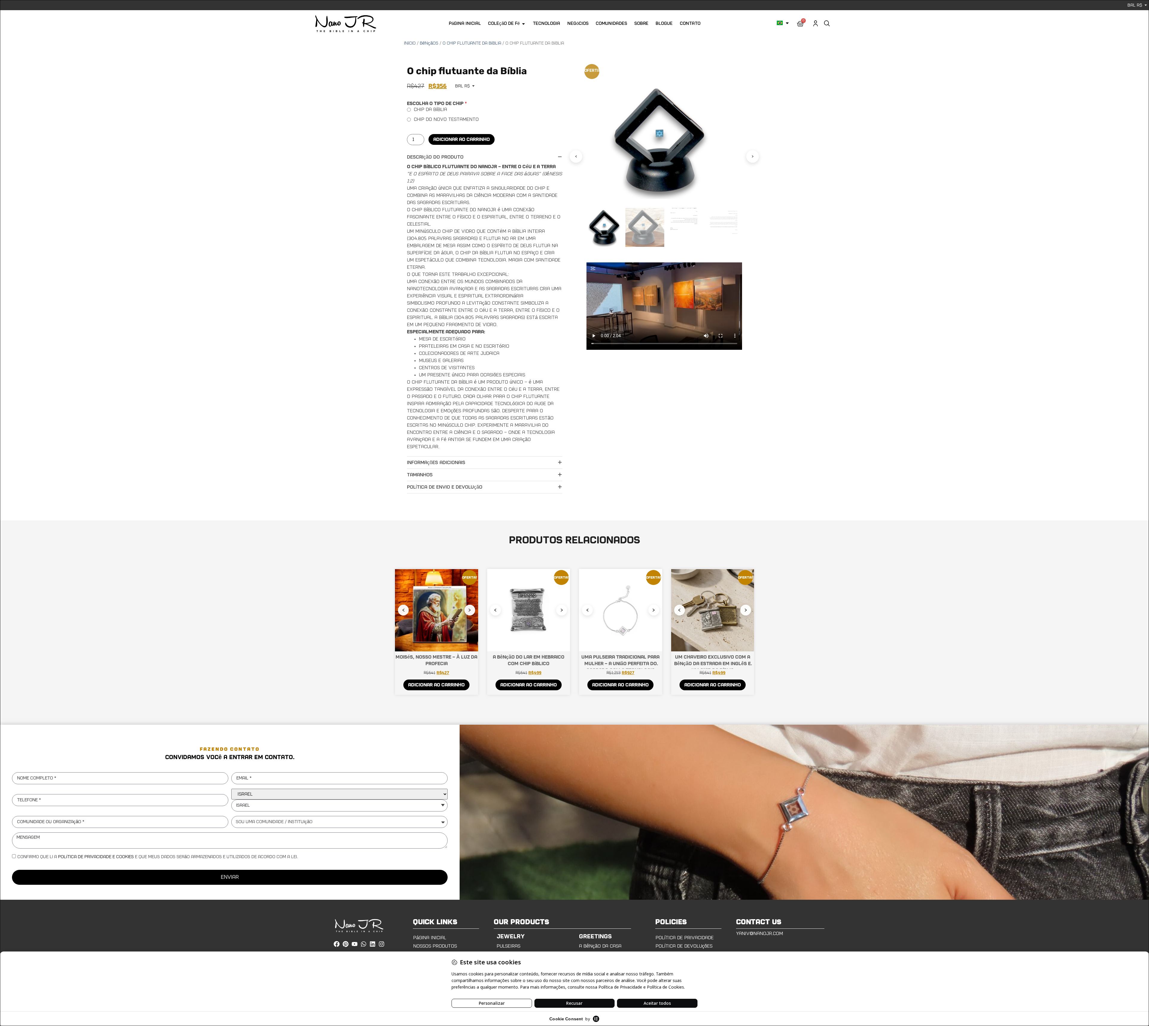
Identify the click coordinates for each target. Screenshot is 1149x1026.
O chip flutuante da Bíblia (472, 43)
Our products (521, 922)
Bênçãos (429, 43)
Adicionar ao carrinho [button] (436, 685)
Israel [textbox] (243, 805)
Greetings (595, 937)
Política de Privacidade (685, 937)
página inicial (429, 937)
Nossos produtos (435, 946)
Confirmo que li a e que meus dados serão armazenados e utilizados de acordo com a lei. (157, 857)
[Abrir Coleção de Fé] (523, 23)
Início (410, 43)
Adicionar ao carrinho (461, 139)
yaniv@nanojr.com (759, 933)
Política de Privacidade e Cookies (96, 857)
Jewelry (511, 937)
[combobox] (339, 805)
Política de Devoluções (684, 946)
